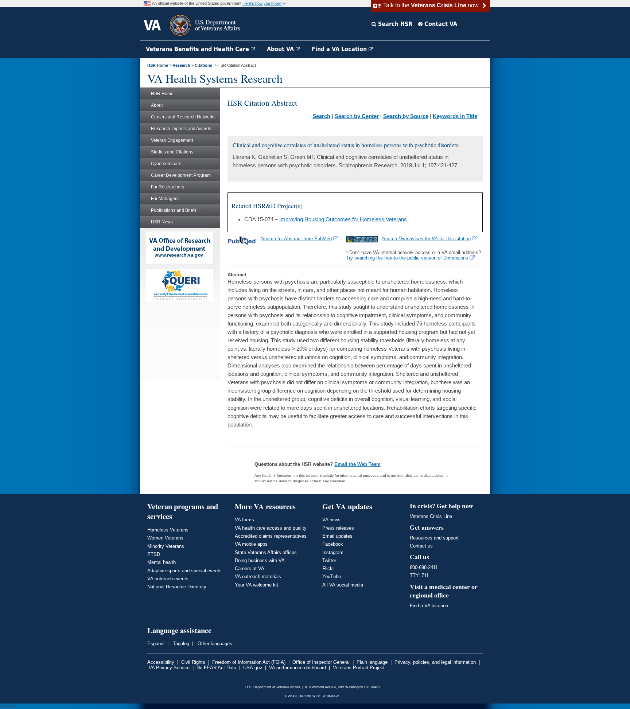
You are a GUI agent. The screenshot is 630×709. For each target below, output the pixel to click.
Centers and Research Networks (183, 117)
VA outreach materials (258, 576)
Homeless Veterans (167, 530)
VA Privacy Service (169, 667)
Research (181, 65)
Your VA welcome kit (256, 585)
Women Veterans (165, 538)
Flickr (328, 568)
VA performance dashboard (297, 667)
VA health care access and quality (271, 528)
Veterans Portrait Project (359, 667)
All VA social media (342, 585)
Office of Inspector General (321, 662)
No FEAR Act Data (216, 667)
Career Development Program (181, 175)
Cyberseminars (166, 163)
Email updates (337, 536)
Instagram (332, 552)
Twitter (329, 560)
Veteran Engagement (172, 140)
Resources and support (434, 538)
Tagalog (180, 643)
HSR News (162, 222)
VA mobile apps (251, 544)
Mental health (161, 562)
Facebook (332, 544)
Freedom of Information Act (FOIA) (248, 662)
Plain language (372, 662)
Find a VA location (429, 605)
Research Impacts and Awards (181, 128)
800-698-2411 (424, 567)
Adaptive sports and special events (184, 570)
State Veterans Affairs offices (266, 552)
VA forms (244, 519)
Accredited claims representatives (271, 536)
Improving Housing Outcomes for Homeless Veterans (343, 219)
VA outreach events (167, 578)
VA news (331, 519)
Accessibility (160, 662)
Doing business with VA (260, 560)
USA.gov (252, 667)
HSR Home (157, 65)
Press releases (338, 528)
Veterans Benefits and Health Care (198, 49)
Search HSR (394, 23)
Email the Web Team (357, 464)
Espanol (155, 643)
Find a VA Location (340, 49)
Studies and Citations (172, 152)
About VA (281, 49)
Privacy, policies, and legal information (435, 662)
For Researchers (167, 187)
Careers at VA (249, 568)
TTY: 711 (419, 575)
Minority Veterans (165, 546)
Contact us (421, 546)
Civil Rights (193, 662)
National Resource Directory (176, 586)
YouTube (331, 576)
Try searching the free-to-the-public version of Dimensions (407, 258)
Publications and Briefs (174, 210)
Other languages (214, 643)
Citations (203, 65)
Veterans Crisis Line (431, 516)
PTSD (153, 554)
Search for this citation (426, 238)
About (157, 105)
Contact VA (440, 23)
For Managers (165, 198)
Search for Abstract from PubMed (296, 238)
